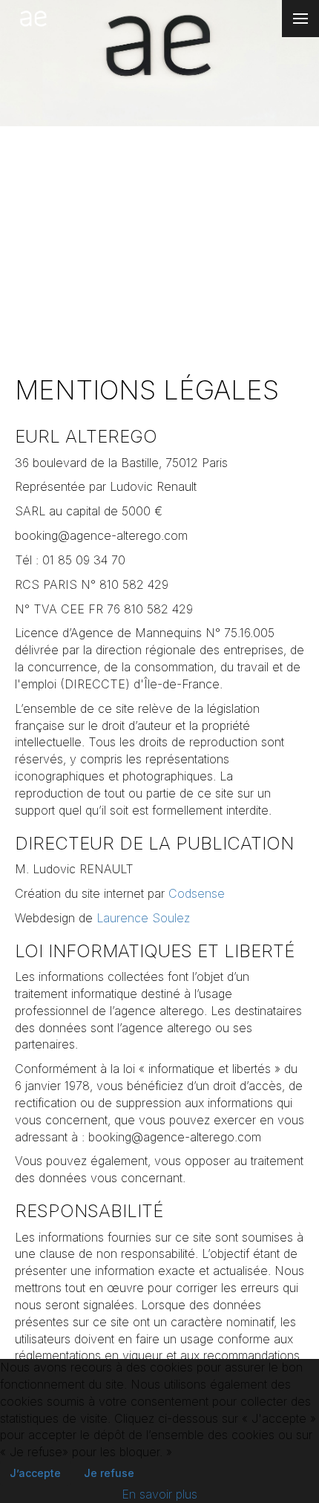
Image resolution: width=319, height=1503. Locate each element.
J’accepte (35, 1473)
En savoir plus (159, 1494)
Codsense (196, 893)
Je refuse (109, 1473)
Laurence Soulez (143, 917)
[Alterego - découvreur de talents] (33, 18)
